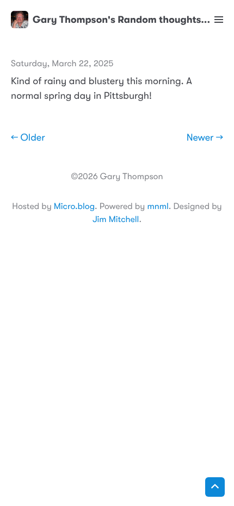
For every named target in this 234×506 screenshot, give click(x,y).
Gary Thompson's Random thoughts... (121, 19)
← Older (28, 137)
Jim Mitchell (116, 219)
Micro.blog (74, 206)
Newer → (205, 137)
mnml (157, 206)
